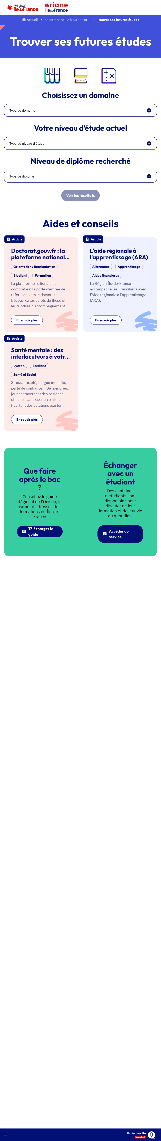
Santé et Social (24, 374)
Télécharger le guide (40, 531)
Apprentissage (129, 266)
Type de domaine (22, 110)
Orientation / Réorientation (34, 266)
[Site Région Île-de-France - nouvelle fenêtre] (22, 7)
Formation (43, 275)
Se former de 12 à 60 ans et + (67, 20)
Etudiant (20, 275)
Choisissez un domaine (80, 95)
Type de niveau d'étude (26, 143)
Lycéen (19, 366)
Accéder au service (119, 534)
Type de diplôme (21, 176)
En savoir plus (27, 320)
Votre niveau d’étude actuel (80, 128)
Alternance (101, 266)
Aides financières (105, 275)
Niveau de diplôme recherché (81, 161)
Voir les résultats (80, 195)
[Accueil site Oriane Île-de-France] (59, 7)
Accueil (32, 20)
